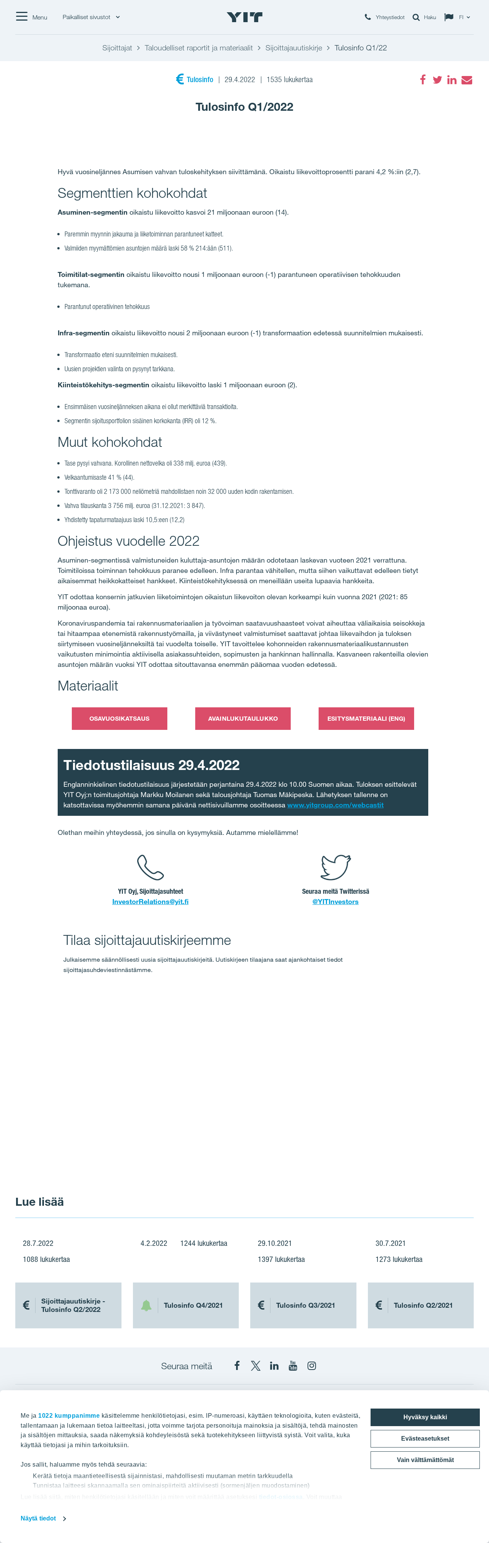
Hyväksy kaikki (425, 1417)
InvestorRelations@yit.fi (150, 901)
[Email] (466, 80)
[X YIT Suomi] (255, 1366)
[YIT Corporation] (274, 1366)
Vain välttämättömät (425, 1460)
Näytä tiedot (38, 1518)
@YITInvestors (336, 901)
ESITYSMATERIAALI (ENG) (366, 718)
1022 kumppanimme (69, 1415)
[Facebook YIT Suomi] (237, 1366)
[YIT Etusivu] (244, 17)
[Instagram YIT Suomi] (312, 1366)
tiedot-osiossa (281, 1497)
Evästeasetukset (425, 1438)
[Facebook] (423, 80)
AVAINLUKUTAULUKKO (243, 718)
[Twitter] (437, 80)
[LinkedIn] (452, 80)
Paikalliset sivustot (87, 17)
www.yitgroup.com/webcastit (335, 805)
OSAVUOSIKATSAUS (119, 718)
